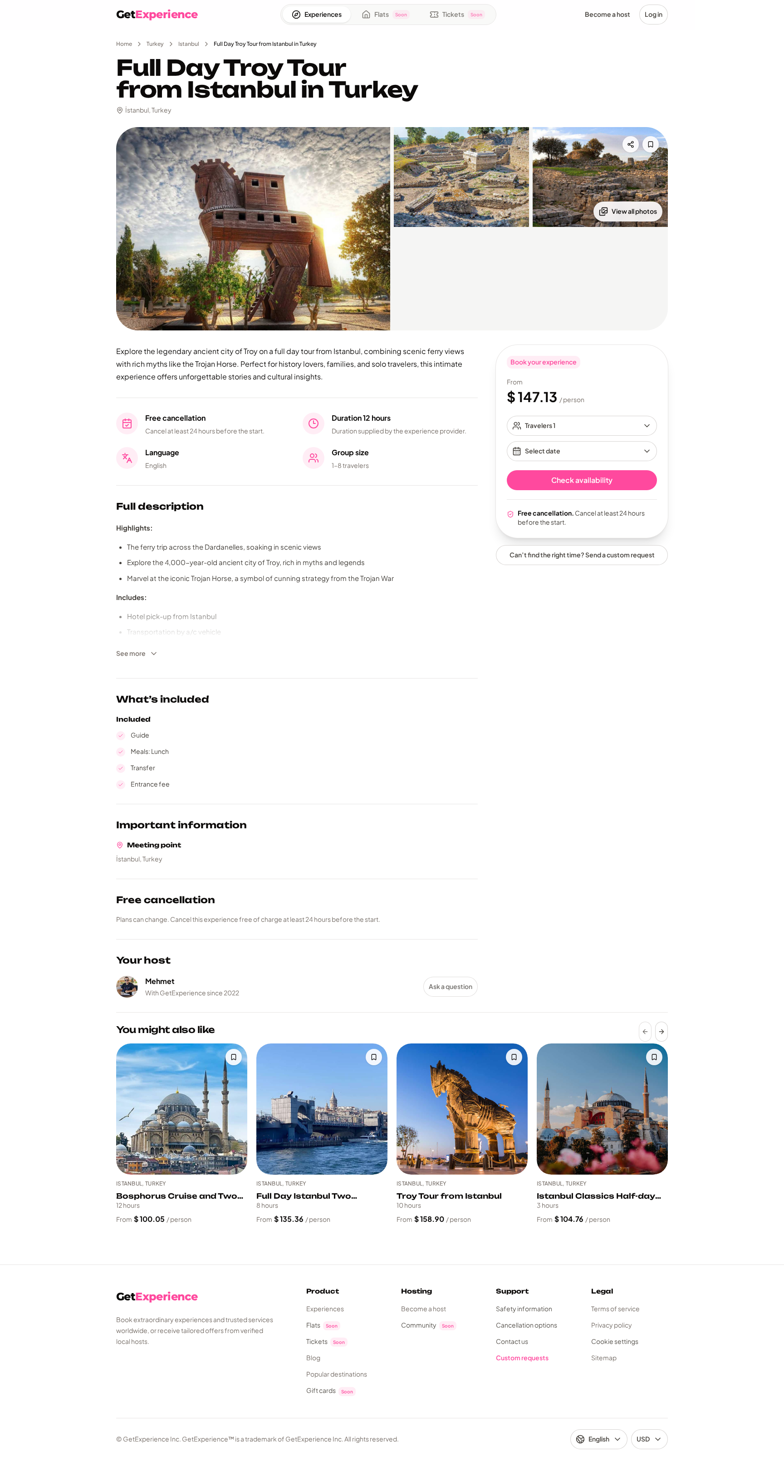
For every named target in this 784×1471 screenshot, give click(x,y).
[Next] (661, 1032)
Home (124, 43)
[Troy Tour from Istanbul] (462, 1109)
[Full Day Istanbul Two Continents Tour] (321, 1109)
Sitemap (604, 1357)
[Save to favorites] (650, 144)
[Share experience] (630, 144)
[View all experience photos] (253, 228)
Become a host (423, 1308)
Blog (313, 1357)
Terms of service (615, 1308)
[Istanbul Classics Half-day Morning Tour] (602, 1109)
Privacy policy (611, 1325)
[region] (392, 1134)
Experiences (325, 1308)
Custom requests (522, 1357)
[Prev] (645, 1032)
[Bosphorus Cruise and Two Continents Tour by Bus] (181, 1109)
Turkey (155, 43)
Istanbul (188, 43)
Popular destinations (336, 1374)
